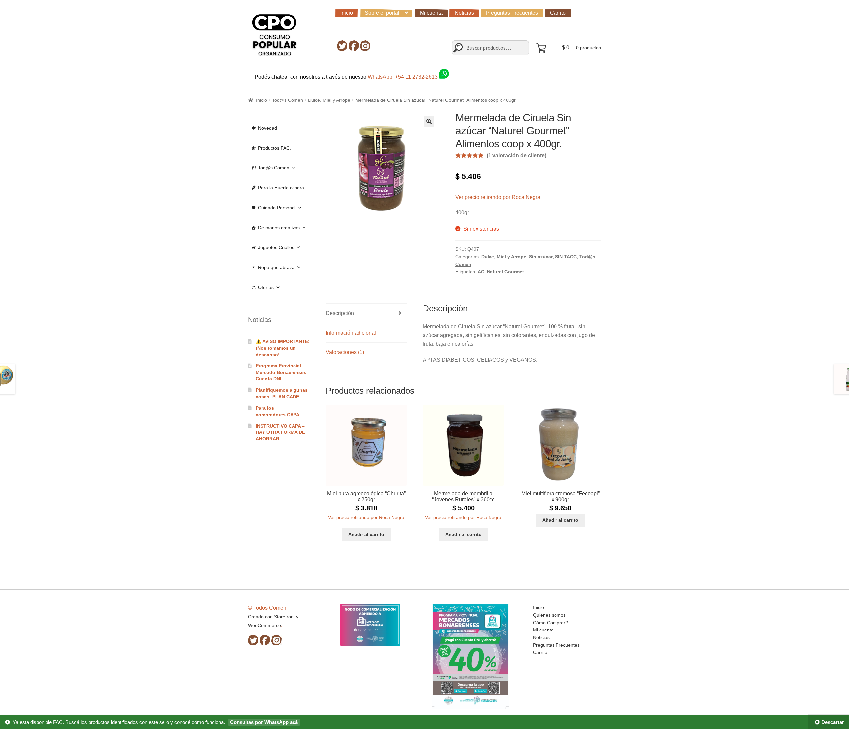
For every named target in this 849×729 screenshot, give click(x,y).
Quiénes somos (549, 615)
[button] (429, 121)
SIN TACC (566, 256)
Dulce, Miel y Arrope (329, 100)
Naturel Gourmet (505, 271)
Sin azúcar (541, 256)
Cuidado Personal (276, 207)
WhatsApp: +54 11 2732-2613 (403, 77)
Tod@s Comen (287, 100)
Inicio (346, 13)
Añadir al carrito (366, 534)
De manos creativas (279, 227)
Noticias (464, 13)
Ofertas (266, 287)
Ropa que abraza (276, 267)
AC (481, 271)
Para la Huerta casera (281, 187)
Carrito (558, 13)
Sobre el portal (382, 13)
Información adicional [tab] (351, 333)
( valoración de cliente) (516, 155)
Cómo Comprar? (550, 622)
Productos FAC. (274, 148)
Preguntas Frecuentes (512, 13)
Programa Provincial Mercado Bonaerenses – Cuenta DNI (283, 372)
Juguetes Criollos (276, 247)
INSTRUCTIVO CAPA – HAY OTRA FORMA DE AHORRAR (280, 432)
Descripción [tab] (340, 313)
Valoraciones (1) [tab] (345, 352)
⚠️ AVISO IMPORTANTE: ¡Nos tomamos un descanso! (283, 348)
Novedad (267, 128)
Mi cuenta (431, 13)
